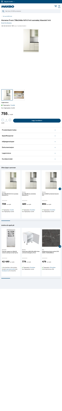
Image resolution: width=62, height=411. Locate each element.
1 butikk (12, 105)
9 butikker (32, 267)
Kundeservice (5, 271)
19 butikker (53, 267)
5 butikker (32, 210)
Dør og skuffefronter (7, 16)
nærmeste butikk (10, 269)
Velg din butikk (8, 1)
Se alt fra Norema (6, 23)
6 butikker (52, 210)
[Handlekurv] (55, 6)
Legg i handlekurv (37, 120)
